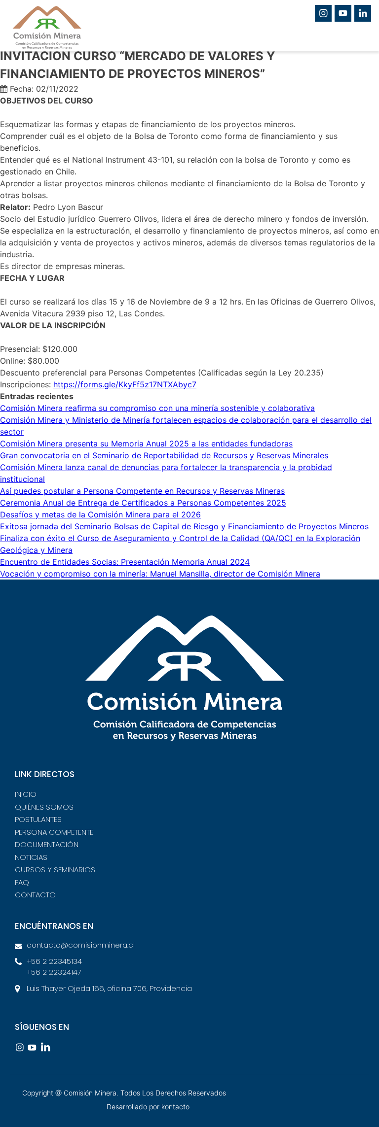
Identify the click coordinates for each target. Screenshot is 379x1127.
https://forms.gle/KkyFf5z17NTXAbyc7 (124, 384)
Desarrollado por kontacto (148, 1106)
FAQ (22, 882)
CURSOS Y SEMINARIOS (55, 869)
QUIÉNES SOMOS (44, 807)
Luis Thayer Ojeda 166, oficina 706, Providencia (109, 988)
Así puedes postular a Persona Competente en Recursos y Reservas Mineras (142, 491)
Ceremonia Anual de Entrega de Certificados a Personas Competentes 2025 (143, 503)
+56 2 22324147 (54, 972)
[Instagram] (323, 13)
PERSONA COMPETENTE (54, 832)
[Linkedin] (362, 13)
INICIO (26, 794)
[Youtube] (343, 13)
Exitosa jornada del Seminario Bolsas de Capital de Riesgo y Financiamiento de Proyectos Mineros (184, 526)
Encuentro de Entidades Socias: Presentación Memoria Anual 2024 (125, 562)
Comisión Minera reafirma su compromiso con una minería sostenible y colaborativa (157, 408)
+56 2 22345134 (54, 961)
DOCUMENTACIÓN (46, 844)
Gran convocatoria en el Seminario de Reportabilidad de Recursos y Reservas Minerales (164, 455)
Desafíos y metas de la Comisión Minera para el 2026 (100, 514)
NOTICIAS (31, 857)
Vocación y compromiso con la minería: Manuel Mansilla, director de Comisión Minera (160, 574)
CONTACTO (35, 894)
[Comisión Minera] (64, 31)
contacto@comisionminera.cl (81, 945)
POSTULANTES (38, 819)
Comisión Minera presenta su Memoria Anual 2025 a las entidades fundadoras (146, 443)
